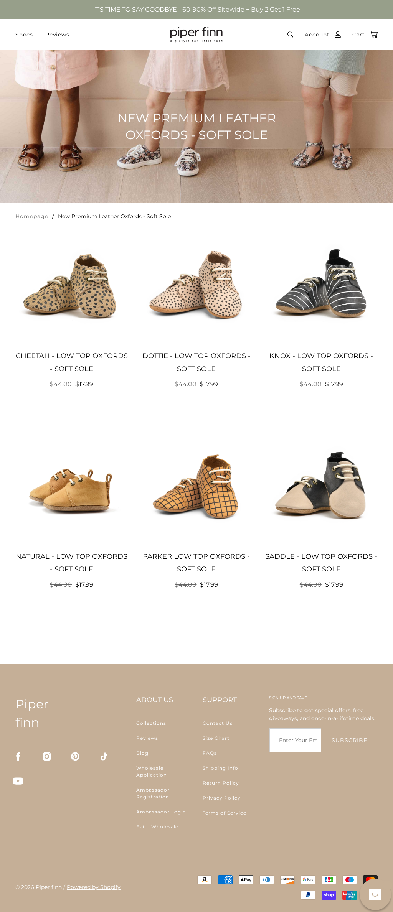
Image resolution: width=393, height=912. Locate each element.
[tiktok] (104, 756)
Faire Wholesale (157, 827)
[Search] (290, 34)
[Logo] (196, 34)
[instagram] (46, 756)
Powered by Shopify (94, 887)
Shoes (24, 34)
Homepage (31, 216)
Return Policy (221, 783)
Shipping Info (220, 768)
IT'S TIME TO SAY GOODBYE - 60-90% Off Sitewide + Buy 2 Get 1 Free (196, 9)
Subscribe (349, 740)
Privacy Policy (222, 798)
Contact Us (218, 723)
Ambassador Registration (153, 793)
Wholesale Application (151, 771)
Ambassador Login (161, 812)
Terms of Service (224, 813)
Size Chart (216, 738)
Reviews (57, 34)
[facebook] (18, 756)
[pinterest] (75, 756)
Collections (151, 723)
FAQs (210, 753)
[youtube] (18, 781)
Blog (142, 753)
